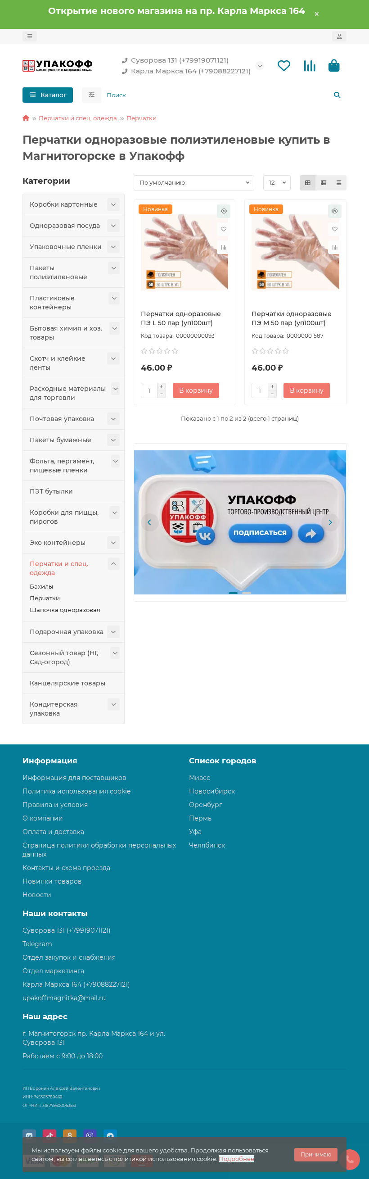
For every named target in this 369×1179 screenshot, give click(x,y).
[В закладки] (223, 229)
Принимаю (316, 1154)
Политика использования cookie (76, 791)
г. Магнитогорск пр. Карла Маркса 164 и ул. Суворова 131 (93, 1038)
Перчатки (141, 118)
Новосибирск (212, 791)
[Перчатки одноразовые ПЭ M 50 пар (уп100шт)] (295, 253)
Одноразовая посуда (65, 226)
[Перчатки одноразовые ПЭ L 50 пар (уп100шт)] (185, 253)
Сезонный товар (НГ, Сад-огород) (64, 657)
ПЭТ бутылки (51, 491)
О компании (42, 818)
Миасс (199, 778)
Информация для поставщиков (74, 778)
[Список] (323, 182)
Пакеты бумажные (60, 440)
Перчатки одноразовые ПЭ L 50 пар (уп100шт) (181, 318)
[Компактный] (338, 182)
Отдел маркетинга (53, 971)
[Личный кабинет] (339, 36)
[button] (150, 522)
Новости (36, 895)
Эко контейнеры (58, 543)
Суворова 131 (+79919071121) (180, 60)
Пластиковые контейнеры (52, 302)
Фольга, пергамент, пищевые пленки (62, 465)
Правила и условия (55, 805)
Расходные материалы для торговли (68, 393)
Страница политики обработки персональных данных (99, 849)
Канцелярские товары (67, 683)
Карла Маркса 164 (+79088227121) (191, 71)
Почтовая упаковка (62, 419)
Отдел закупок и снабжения (69, 957)
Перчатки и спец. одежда (78, 118)
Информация (49, 760)
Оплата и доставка (53, 832)
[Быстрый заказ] (223, 211)
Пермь (200, 818)
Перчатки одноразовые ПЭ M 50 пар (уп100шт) (292, 318)
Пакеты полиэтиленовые (58, 272)
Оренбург (205, 805)
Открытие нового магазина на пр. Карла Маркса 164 (176, 10)
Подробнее (236, 1158)
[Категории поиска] (91, 95)
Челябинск (207, 845)
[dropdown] (29, 36)
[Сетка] (308, 182)
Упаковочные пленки (66, 247)
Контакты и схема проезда (66, 868)
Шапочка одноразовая (65, 609)
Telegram (37, 944)
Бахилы (41, 586)
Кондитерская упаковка (54, 708)
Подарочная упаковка (67, 632)
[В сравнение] (223, 247)
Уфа (195, 832)
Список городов (222, 760)
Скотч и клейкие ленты (58, 363)
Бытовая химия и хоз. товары (66, 332)
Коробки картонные (64, 204)
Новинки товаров (52, 881)
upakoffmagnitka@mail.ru (64, 998)
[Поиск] (337, 95)
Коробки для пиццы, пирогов (64, 517)
